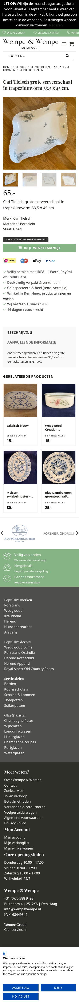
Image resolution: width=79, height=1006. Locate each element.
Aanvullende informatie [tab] (31, 342)
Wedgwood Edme (18, 647)
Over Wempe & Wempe (23, 780)
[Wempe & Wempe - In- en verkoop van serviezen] (30, 44)
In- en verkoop (15, 796)
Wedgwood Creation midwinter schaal (57, 427)
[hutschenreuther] (20, 533)
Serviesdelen (40, 67)
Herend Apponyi (17, 663)
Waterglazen (14, 753)
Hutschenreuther (18, 626)
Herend (10, 621)
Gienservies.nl (15, 929)
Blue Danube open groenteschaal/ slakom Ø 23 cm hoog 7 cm (58, 494)
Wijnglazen (13, 726)
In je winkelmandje (42, 248)
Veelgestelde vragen (20, 812)
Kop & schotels (16, 689)
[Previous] (10, 133)
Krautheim (12, 616)
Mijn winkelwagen (18, 848)
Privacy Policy (15, 823)
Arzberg (10, 632)
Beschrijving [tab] (19, 332)
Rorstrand (12, 605)
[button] (64, 44)
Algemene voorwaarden (23, 817)
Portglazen (13, 747)
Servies (21, 67)
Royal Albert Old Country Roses (29, 668)
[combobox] (40, 55)
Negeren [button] (56, 25)
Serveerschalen (31, 70)
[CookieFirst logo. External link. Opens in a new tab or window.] (4, 954)
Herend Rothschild (19, 658)
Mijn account (14, 837)
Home (7, 67)
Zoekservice (13, 790)
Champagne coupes (20, 742)
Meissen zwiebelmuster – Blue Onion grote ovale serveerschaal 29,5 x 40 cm (20, 494)
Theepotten (13, 700)
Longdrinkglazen (17, 731)
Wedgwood (13, 610)
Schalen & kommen (19, 694)
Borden (10, 683)
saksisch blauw (18, 426)
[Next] (69, 133)
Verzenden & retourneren (25, 807)
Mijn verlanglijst (16, 842)
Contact (10, 785)
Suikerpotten (14, 705)
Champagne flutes (18, 720)
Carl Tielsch (22, 218)
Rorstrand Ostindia (19, 652)
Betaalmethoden (17, 801)
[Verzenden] (67, 55)
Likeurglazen (14, 736)
